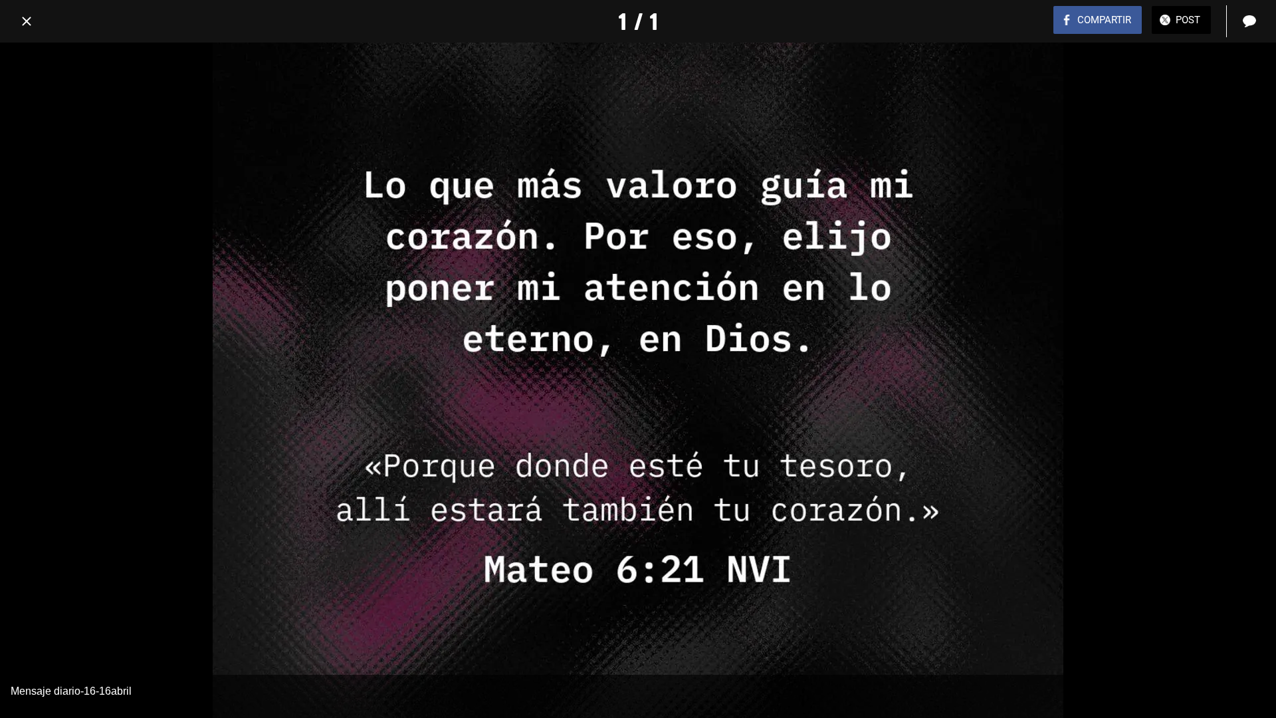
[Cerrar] (27, 21)
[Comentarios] (1249, 21)
